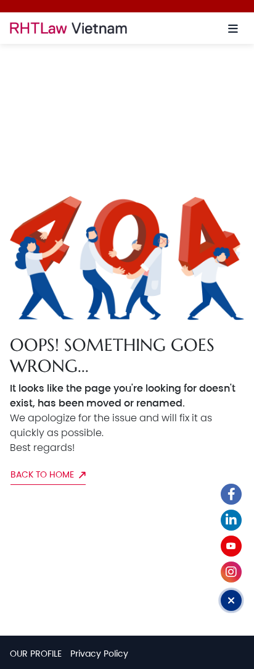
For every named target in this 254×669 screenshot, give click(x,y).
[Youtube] (231, 546)
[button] (233, 28)
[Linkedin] (231, 520)
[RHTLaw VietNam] (91, 28)
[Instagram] (231, 572)
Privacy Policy (99, 653)
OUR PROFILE (36, 653)
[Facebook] (231, 494)
